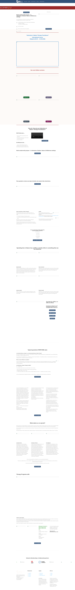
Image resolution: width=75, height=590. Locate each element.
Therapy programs (42, 1)
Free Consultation (45, 140)
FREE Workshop (26, 12)
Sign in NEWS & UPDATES (37, 240)
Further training (33, 1)
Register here (26, 97)
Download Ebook (52, 310)
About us (38, 1)
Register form (52, 318)
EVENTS (29, 1)
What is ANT (25, 1)
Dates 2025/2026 (52, 315)
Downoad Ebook (37, 153)
